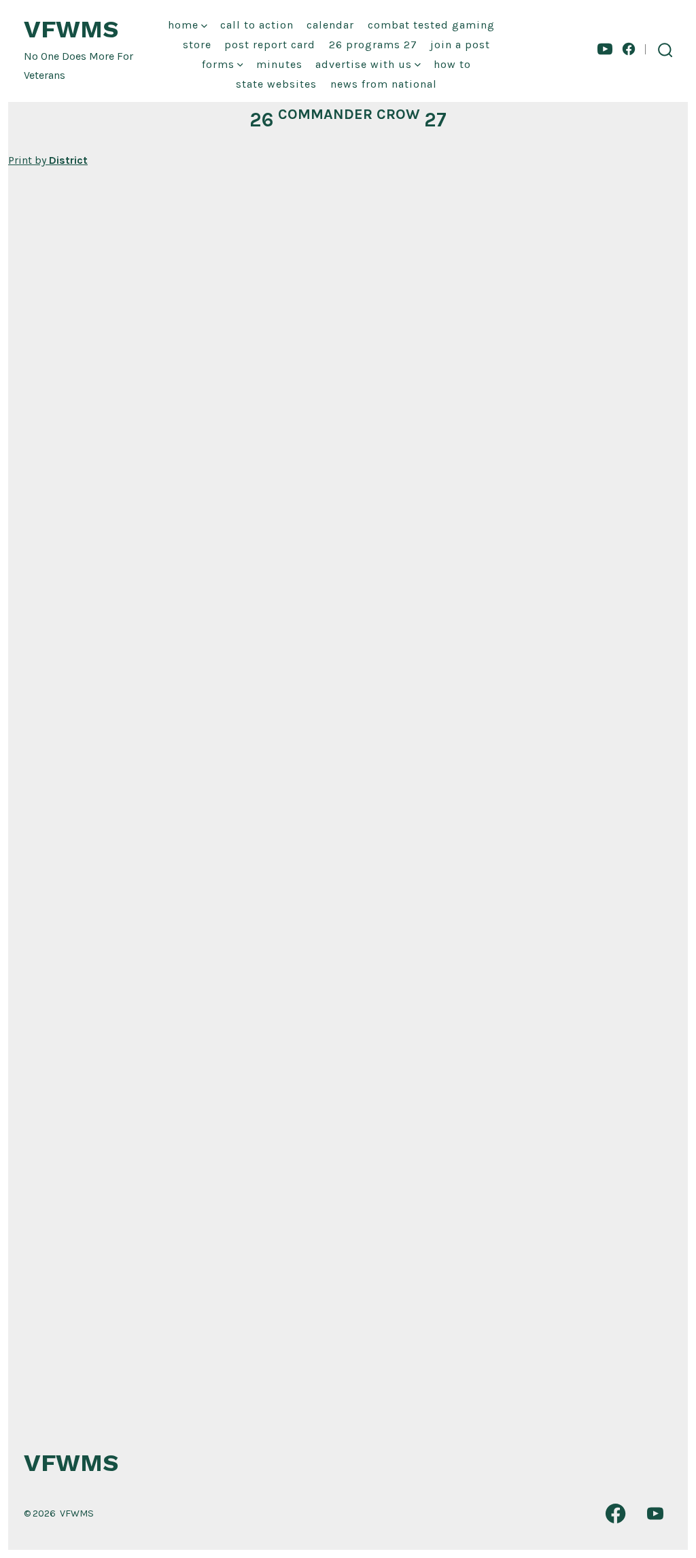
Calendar (330, 24)
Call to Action (257, 24)
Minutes (279, 64)
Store (197, 44)
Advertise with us (363, 64)
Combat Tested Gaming (431, 24)
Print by (48, 160)
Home (183, 24)
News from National (383, 83)
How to (452, 64)
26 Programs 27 (373, 44)
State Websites (276, 83)
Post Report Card (269, 44)
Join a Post (460, 44)
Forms (218, 64)
